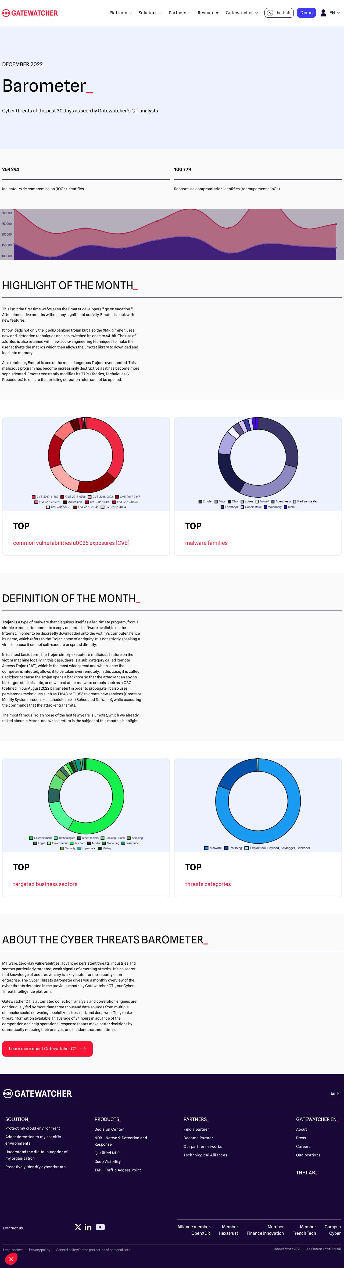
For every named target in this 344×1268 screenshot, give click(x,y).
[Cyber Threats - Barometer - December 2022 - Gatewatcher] (32, 13)
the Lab (283, 12)
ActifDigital (331, 1249)
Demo (306, 12)
